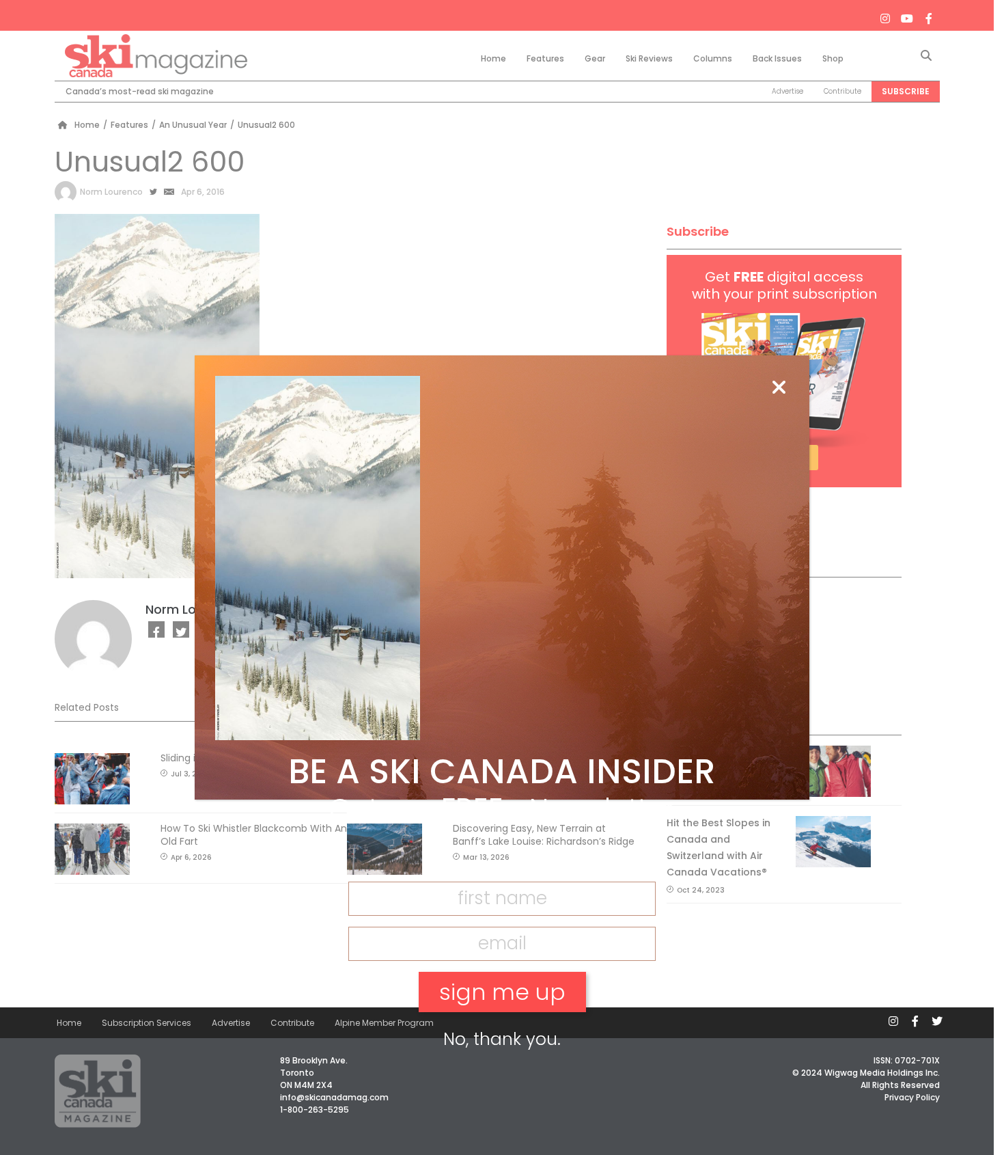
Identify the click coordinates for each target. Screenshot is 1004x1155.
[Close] (778, 388)
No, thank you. (502, 1039)
